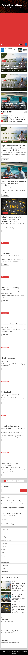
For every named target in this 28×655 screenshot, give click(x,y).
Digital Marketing (6, 540)
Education (4, 543)
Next (22, 481)
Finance (3, 546)
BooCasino (5, 253)
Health (3, 61)
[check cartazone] (14, 347)
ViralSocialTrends (14, 5)
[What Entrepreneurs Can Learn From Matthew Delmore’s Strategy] (14, 206)
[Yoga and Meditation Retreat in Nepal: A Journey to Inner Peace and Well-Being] (14, 135)
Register (26, 44)
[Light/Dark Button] (20, 44)
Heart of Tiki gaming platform (9, 524)
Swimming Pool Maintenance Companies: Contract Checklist (13, 105)
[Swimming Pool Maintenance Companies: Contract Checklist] (4, 118)
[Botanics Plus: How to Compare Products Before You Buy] (14, 415)
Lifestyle (3, 556)
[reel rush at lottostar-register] (14, 313)
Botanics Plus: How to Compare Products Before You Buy (13, 428)
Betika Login (6, 392)
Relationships (5, 562)
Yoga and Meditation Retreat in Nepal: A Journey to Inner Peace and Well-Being (13, 66)
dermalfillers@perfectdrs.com (10, 255)
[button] (1, 44)
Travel (3, 568)
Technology (4, 565)
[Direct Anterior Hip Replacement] (14, 452)
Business (4, 101)
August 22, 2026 (14, 467)
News (3, 559)
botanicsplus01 (6, 432)
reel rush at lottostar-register (13, 324)
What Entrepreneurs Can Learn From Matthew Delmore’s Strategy (11, 219)
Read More (5, 159)
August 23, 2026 (19, 70)
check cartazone (8, 358)
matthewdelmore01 (7, 223)
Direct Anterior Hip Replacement (9, 464)
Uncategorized (5, 242)
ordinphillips (6, 467)
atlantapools (6, 108)
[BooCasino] (14, 242)
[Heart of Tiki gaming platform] (14, 276)
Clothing (3, 537)
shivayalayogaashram (8, 70)
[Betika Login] (14, 381)
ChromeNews (20, 651)
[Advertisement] (14, 27)
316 (18, 481)
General (3, 549)
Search (5, 486)
